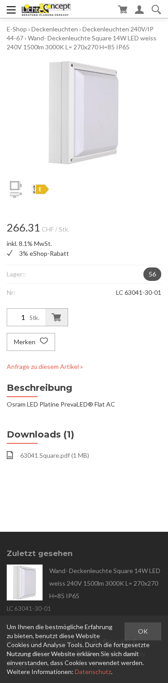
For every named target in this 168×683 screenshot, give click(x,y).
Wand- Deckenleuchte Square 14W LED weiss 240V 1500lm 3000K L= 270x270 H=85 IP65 (104, 583)
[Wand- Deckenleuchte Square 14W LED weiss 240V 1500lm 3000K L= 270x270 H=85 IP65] (25, 582)
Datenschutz (93, 671)
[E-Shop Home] (46, 9)
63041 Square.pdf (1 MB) (54, 455)
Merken (25, 342)
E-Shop (17, 29)
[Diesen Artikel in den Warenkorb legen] (56, 317)
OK (143, 631)
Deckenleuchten (54, 29)
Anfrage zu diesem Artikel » (45, 366)
